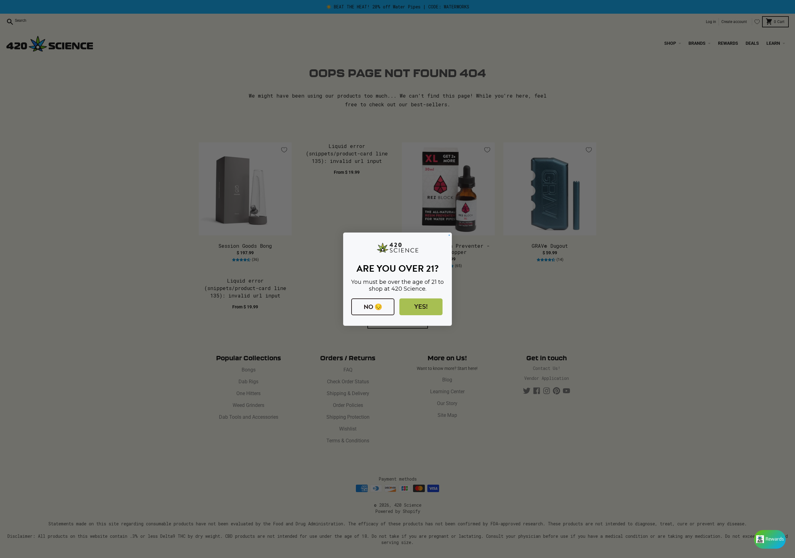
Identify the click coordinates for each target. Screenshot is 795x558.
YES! (421, 306)
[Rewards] (770, 539)
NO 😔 (373, 306)
